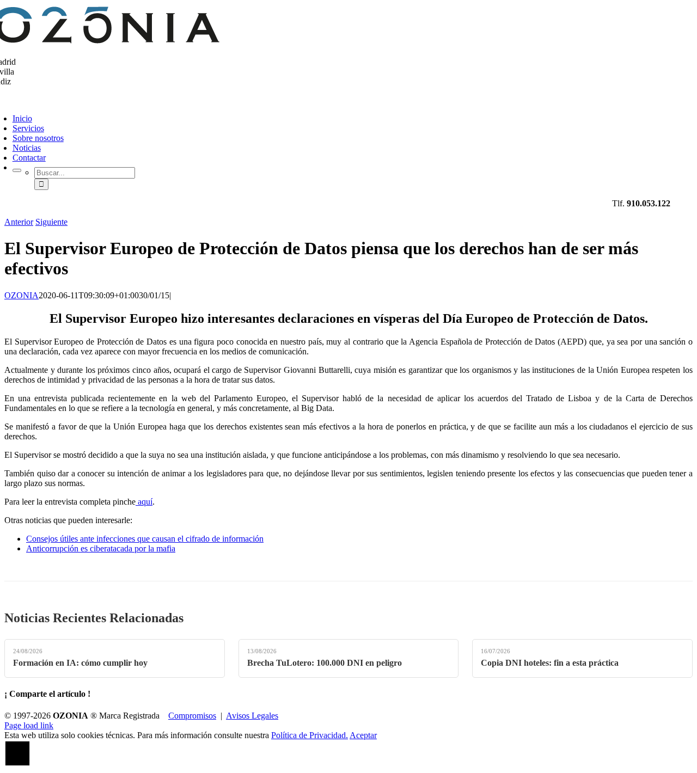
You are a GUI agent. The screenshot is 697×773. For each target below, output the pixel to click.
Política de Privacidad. (309, 735)
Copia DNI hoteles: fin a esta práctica (550, 662)
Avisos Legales (252, 715)
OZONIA (21, 295)
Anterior (18, 221)
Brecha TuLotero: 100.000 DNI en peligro (324, 662)
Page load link (28, 725)
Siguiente (51, 221)
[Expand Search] (17, 170)
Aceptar (363, 735)
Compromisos (192, 715)
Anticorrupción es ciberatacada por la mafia (100, 548)
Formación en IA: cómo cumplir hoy (80, 662)
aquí (144, 501)
